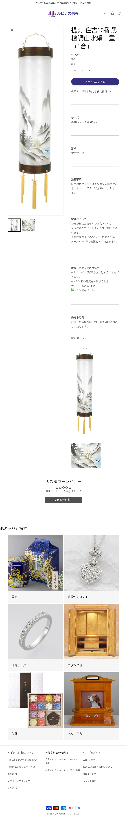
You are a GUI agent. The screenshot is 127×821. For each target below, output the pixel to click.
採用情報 (12, 787)
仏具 (14, 733)
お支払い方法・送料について (97, 766)
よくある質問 (89, 780)
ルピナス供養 (58, 814)
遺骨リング (19, 665)
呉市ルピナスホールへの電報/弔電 (62, 770)
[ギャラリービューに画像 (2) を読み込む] (28, 225)
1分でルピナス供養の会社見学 (23, 759)
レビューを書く (63, 499)
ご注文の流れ (89, 759)
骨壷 (14, 596)
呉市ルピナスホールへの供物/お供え (61, 761)
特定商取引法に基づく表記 (21, 766)
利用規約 (12, 773)
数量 (73, 64)
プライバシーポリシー (19, 780)
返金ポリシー (89, 773)
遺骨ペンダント (78, 596)
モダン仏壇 (75, 665)
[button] (6, 13)
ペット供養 (75, 733)
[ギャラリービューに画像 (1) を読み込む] (14, 225)
